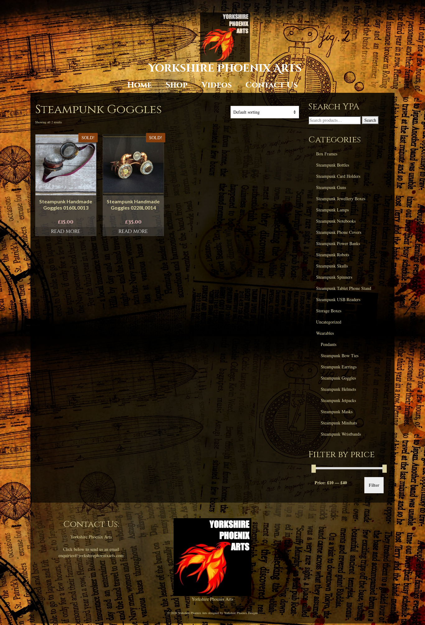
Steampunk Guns (331, 187)
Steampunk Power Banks (338, 243)
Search (370, 120)
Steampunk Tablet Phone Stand (343, 288)
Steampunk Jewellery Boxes (340, 198)
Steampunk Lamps (332, 210)
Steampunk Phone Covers (338, 232)
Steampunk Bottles (332, 165)
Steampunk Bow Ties (339, 355)
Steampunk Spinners (334, 277)
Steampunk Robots (332, 255)
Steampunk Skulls (332, 266)
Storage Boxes (328, 311)
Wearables (325, 333)
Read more (65, 231)
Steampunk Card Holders (338, 176)
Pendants (328, 344)
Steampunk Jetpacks (338, 400)
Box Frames (326, 154)
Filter (374, 485)
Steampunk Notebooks (336, 221)
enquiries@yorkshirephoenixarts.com (91, 555)
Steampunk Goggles (338, 378)
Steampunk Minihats (339, 423)
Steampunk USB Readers (338, 299)
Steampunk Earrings (339, 367)
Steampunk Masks (337, 411)
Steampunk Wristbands (341, 434)
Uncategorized (328, 322)
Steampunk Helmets (338, 389)
